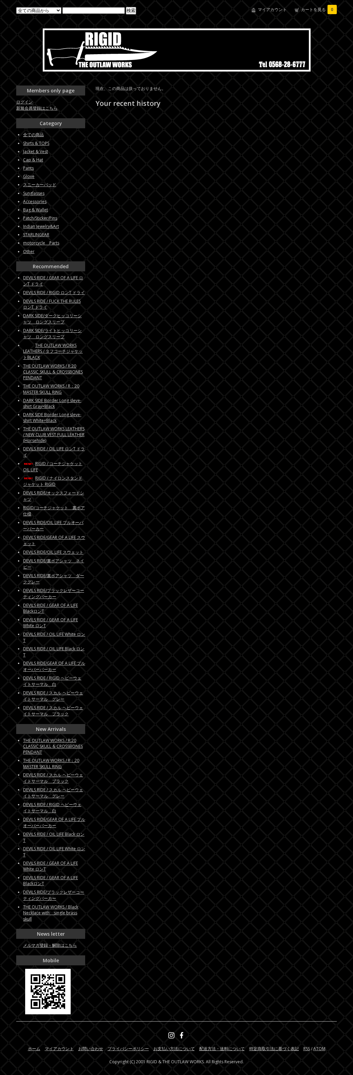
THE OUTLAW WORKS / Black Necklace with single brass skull (50, 913)
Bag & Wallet (35, 210)
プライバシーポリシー (128, 1049)
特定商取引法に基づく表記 (274, 1049)
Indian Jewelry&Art (41, 226)
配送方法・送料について (222, 1049)
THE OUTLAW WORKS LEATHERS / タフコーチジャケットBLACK (53, 351)
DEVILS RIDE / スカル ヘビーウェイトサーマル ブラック (53, 711)
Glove (28, 176)
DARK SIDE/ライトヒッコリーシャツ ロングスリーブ (52, 334)
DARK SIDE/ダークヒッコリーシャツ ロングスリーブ (52, 319)
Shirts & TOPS (36, 143)
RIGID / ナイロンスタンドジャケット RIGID (52, 481)
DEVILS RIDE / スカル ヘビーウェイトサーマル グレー (53, 696)
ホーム (34, 1049)
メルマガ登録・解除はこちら (50, 945)
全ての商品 (33, 135)
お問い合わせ (90, 1049)
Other (28, 251)
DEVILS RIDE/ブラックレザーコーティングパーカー (53, 593)
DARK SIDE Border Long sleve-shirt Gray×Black (52, 403)
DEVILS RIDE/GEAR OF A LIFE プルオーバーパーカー (54, 666)
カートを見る (317, 9)
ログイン (24, 102)
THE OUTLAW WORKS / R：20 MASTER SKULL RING (51, 389)
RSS (306, 1049)
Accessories (35, 201)
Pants (28, 168)
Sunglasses (33, 193)
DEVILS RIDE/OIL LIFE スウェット (53, 552)
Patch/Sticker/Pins (40, 218)
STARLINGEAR (36, 235)
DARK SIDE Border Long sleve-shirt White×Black (52, 417)
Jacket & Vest (35, 151)
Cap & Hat (33, 160)
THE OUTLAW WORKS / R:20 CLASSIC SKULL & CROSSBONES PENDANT (53, 372)
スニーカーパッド (39, 185)
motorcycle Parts (41, 243)
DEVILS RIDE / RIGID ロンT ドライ (54, 292)
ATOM (319, 1049)
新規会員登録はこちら (37, 108)
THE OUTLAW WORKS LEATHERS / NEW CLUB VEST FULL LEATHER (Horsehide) (53, 434)
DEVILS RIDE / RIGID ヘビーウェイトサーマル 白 (52, 681)
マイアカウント (272, 9)
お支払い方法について (174, 1049)
